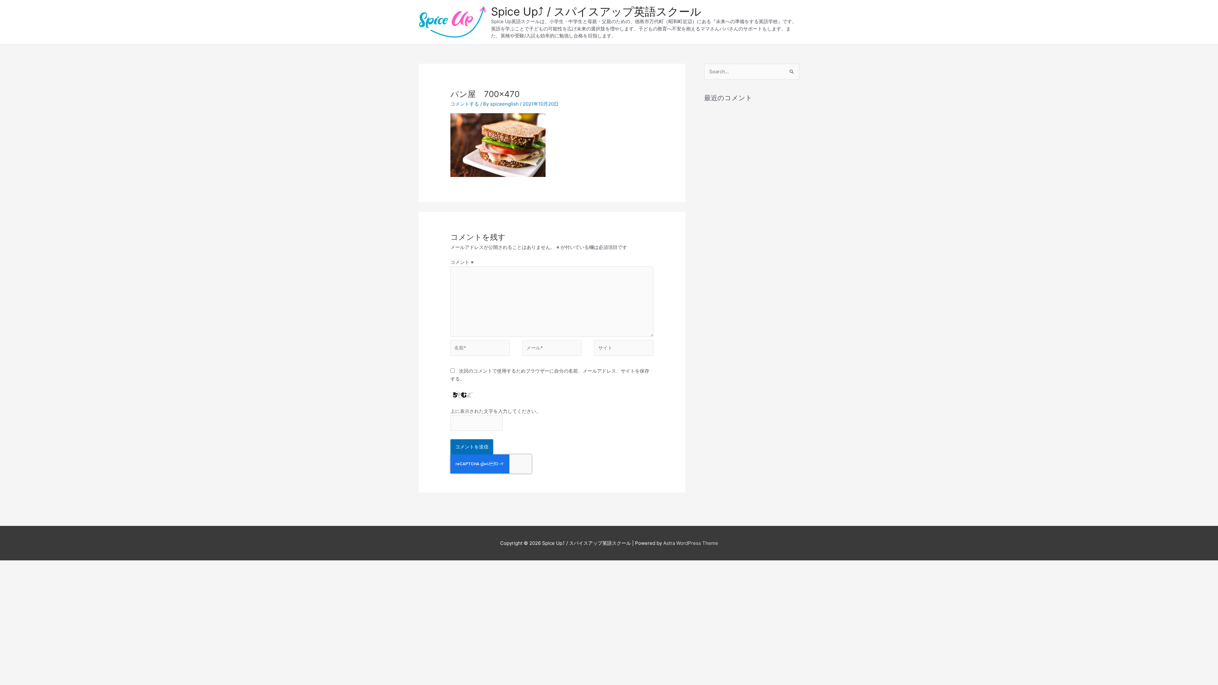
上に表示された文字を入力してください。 (495, 411)
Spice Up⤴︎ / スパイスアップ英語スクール (596, 11)
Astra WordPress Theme (690, 543)
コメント (462, 262)
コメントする (464, 104)
